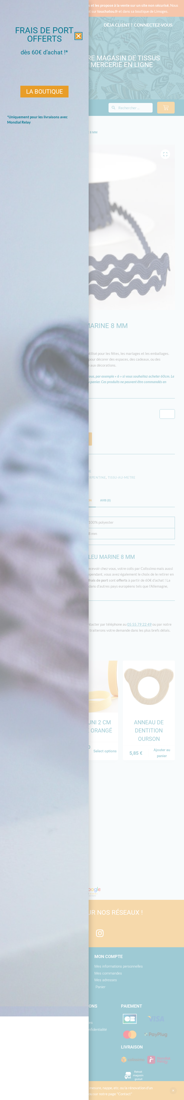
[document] (92, 550)
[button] (78, 36)
